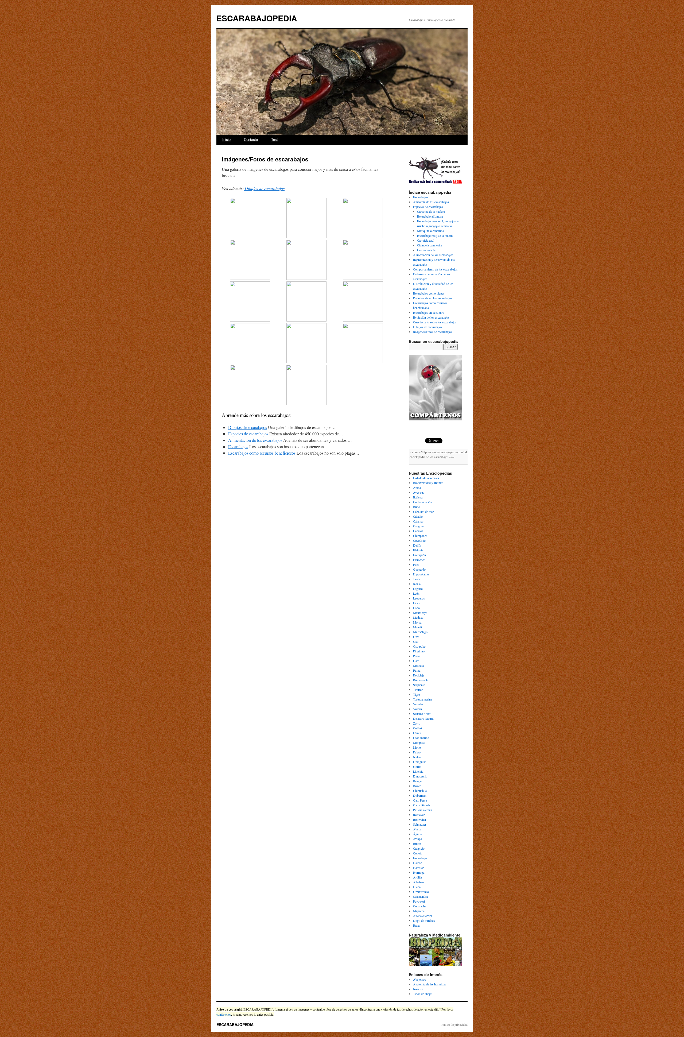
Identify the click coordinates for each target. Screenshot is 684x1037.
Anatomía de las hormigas (429, 984)
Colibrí (417, 728)
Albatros (418, 882)
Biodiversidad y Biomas (428, 483)
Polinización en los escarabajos (432, 298)
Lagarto (418, 588)
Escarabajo (420, 858)
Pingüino (419, 651)
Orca (416, 636)
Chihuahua (420, 790)
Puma (416, 670)
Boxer (417, 786)
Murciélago (420, 632)
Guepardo (419, 569)
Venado (418, 704)
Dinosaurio (420, 776)
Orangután (419, 762)
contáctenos (223, 1014)
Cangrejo (419, 848)
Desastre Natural (423, 718)
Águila (417, 834)
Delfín (417, 545)
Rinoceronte (420, 680)
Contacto (251, 140)
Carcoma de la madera (431, 211)
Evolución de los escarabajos (431, 317)
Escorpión (419, 555)
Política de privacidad (454, 1024)
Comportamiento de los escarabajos (435, 269)
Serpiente (419, 685)
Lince (416, 603)
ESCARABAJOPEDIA (256, 18)
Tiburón (418, 689)
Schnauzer (419, 824)
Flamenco (419, 560)
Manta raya (420, 612)
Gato (416, 661)
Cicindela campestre (429, 245)
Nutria (417, 757)
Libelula (418, 771)
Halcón (417, 863)
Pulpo (417, 752)
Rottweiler (419, 819)
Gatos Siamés (421, 805)
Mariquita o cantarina (430, 231)
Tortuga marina (422, 699)
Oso (415, 641)
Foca (416, 564)
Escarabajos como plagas (429, 293)
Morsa (417, 622)
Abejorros (419, 979)
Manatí (417, 627)
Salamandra (420, 896)
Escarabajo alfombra (430, 216)
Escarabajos (420, 197)
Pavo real (419, 901)
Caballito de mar (423, 511)
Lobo (416, 608)
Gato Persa (420, 800)
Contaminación (422, 502)
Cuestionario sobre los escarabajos (435, 322)
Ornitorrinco (421, 891)
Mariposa (419, 742)
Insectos (418, 989)
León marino (421, 738)
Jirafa (416, 579)
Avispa (417, 839)
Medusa (418, 617)
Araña (417, 487)
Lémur (417, 733)
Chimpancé (420, 535)
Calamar (418, 521)
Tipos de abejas (423, 994)
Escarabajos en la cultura (428, 312)
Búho (416, 507)
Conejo (417, 853)
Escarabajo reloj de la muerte (435, 235)
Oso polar (419, 646)
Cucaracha (419, 906)
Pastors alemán (422, 810)
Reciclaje (418, 675)
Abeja (417, 829)
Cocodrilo (419, 540)
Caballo (418, 516)
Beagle (417, 781)
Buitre (417, 843)
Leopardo (419, 598)
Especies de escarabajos (428, 206)
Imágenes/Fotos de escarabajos (432, 332)
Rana (416, 925)
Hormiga (418, 872)
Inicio (226, 140)
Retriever (419, 814)
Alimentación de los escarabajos (433, 255)
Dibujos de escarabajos (264, 188)
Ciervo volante (426, 250)
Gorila (417, 766)
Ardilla (417, 877)
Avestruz (418, 492)
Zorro (416, 723)
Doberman (419, 795)
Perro (416, 656)
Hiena (417, 887)
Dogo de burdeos (424, 920)
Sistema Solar (421, 713)
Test (274, 140)
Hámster (418, 867)
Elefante (418, 550)
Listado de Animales (426, 478)
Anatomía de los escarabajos (431, 202)
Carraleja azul (425, 240)
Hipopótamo (421, 574)
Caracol (418, 531)
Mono (417, 747)
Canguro (418, 526)
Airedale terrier (422, 916)
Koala (417, 584)
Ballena (417, 497)
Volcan (417, 709)
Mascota (418, 665)
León (416, 593)
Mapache (419, 911)
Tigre (416, 694)
